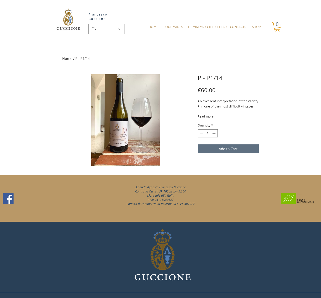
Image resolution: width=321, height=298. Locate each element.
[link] (277, 26)
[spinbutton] (208, 133)
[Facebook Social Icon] (8, 198)
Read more (206, 116)
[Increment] (214, 133)
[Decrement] (201, 133)
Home (67, 58)
